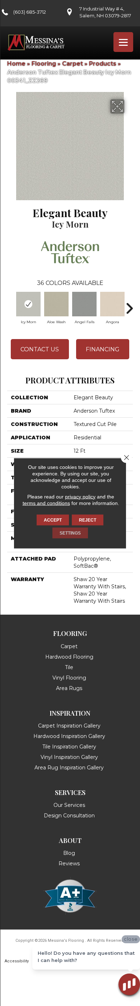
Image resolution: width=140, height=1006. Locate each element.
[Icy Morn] (28, 304)
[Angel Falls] (84, 304)
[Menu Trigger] (123, 42)
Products (102, 63)
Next (129, 304)
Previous (10, 304)
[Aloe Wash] (56, 304)
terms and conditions (46, 503)
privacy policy (80, 496)
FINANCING (103, 349)
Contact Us (39, 349)
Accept (53, 519)
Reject (87, 519)
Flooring (44, 63)
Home (16, 63)
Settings (70, 532)
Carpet (72, 63)
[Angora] (112, 304)
